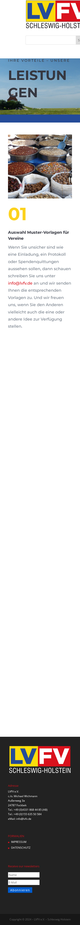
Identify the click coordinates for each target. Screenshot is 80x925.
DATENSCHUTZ (20, 848)
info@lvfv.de (20, 283)
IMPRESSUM (18, 842)
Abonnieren (20, 890)
